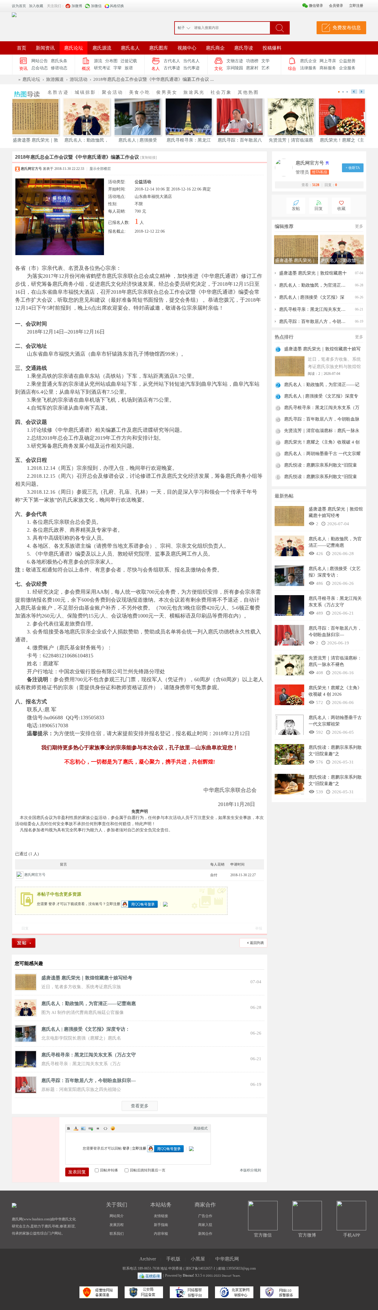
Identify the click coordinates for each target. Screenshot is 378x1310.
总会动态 (39, 68)
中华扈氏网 (227, 1258)
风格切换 (117, 6)
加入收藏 (36, 6)
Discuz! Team (231, 1275)
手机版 (173, 1258)
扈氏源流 (101, 47)
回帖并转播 (109, 1170)
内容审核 (161, 1234)
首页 (21, 47)
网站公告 (39, 61)
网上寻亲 (328, 61)
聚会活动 (112, 92)
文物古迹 (235, 61)
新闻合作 (205, 1234)
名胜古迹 (58, 92)
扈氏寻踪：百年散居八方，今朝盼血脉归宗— (88, 1080)
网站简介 (117, 1216)
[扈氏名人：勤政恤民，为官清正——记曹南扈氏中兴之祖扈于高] (26, 1007)
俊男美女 (166, 92)
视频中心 (186, 47)
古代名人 (172, 61)
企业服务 (347, 68)
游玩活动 (78, 79)
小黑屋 (198, 1258)
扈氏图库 (158, 47)
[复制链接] (148, 157)
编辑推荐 (284, 226)
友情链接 (161, 1216)
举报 (258, 928)
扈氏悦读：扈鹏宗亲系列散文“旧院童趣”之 (320, 466)
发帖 (296, 208)
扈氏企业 (308, 61)
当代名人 (191, 61)
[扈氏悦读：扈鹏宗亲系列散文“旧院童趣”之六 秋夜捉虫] (289, 785)
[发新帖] (25, 943)
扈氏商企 (215, 47)
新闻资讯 (45, 47)
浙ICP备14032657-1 (200, 1268)
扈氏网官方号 (31, 169)
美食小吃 (139, 92)
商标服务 (328, 68)
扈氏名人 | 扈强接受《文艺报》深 (311, 297)
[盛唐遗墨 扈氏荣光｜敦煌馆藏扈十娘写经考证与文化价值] (26, 982)
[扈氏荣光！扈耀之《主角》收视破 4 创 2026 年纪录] (289, 696)
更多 (359, 226)
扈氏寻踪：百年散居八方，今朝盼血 (313, 321)
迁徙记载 (128, 61)
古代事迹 (172, 68)
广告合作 (205, 1216)
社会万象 (221, 92)
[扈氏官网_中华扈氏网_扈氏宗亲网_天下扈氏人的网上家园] (14, 14)
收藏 (341, 208)
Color (76, 1128)
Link (91, 1128)
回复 (25, 928)
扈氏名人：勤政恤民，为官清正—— (313, 285)
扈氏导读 (243, 47)
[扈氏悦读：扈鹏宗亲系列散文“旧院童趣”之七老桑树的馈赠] (289, 756)
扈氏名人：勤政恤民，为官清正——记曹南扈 (88, 1003)
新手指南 (161, 1225)
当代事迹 (191, 68)
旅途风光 (194, 92)
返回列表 (257, 943)
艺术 (265, 68)
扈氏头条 (59, 61)
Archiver (147, 1258)
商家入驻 (205, 1225)
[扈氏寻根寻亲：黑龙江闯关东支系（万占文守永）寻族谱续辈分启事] (26, 1059)
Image (83, 1128)
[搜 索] (279, 28)
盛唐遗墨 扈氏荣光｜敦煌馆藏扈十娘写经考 (86, 977)
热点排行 (284, 336)
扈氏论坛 (73, 47)
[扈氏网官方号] (285, 167)
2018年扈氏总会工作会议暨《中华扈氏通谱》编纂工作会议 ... (153, 79)
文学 (265, 61)
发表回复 (77, 1172)
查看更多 (140, 1106)
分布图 (111, 61)
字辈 (117, 68)
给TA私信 (319, 172)
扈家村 (252, 68)
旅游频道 (55, 79)
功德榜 (252, 61)
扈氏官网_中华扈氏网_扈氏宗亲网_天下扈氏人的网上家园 (14, 79)
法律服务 (308, 68)
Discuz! (188, 1275)
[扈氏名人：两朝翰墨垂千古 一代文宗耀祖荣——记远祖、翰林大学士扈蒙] (289, 726)
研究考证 (102, 68)
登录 (52, 904)
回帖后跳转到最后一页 (147, 1170)
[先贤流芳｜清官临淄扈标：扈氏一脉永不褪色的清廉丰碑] (289, 666)
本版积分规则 (250, 1170)
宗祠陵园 (235, 68)
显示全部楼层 (100, 169)
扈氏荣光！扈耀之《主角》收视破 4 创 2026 (322, 443)
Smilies (113, 1128)
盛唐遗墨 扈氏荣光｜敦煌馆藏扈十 (313, 273)
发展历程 (117, 1225)
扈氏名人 (130, 47)
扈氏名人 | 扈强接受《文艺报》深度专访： (85, 1029)
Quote (98, 1128)
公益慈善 (347, 61)
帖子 (181, 28)
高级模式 (200, 1128)
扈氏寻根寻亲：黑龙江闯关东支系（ (313, 309)
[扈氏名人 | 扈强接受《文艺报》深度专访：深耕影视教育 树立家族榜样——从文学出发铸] (26, 1033)
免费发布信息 (347, 27)
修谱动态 (59, 68)
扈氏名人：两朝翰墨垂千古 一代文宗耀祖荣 (322, 454)
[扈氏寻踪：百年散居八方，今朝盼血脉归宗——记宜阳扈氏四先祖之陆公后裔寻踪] (26, 1084)
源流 (98, 61)
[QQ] (150, 1275)
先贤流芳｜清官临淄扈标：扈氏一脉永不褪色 (321, 431)
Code (105, 1128)
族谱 (129, 68)
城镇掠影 (85, 92)
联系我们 (117, 1234)
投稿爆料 (272, 47)
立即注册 (113, 904)
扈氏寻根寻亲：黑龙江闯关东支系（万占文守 (88, 1054)
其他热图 (248, 92)
